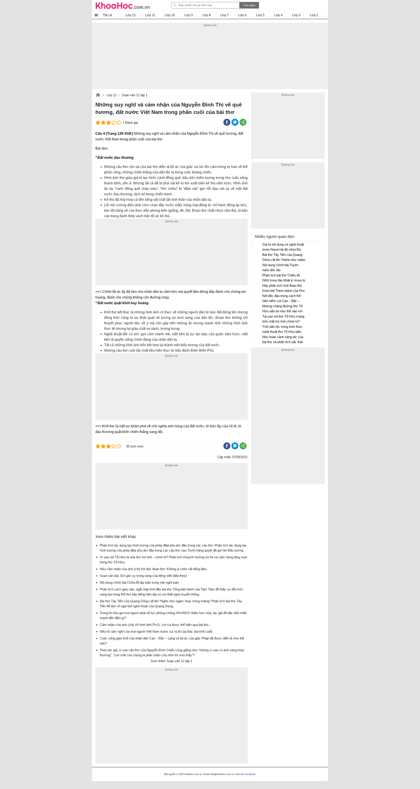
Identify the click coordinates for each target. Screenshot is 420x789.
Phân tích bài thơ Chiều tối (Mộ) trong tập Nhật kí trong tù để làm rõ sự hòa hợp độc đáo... (283, 278)
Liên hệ (239, 774)
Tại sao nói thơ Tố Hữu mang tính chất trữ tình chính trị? (283, 318)
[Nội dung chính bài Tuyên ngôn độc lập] (257, 267)
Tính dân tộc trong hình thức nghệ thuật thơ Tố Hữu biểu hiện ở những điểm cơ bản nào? (282, 330)
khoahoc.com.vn (98, 95)
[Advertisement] (210, 58)
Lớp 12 (112, 95)
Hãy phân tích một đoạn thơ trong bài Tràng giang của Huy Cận (283, 288)
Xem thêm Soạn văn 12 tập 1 (171, 661)
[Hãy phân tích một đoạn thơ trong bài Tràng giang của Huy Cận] (257, 287)
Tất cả (107, 15)
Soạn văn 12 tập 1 (134, 95)
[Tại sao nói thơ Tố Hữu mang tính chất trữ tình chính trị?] (257, 318)
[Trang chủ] (122, 5)
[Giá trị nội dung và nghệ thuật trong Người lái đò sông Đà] (257, 246)
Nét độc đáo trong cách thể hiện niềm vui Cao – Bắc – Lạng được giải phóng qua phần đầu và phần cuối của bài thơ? (284, 299)
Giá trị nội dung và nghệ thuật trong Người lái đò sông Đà (283, 247)
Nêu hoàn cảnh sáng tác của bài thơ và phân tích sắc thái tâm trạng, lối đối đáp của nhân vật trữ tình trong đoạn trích (284, 340)
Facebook (250, 774)
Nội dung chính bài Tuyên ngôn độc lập (280, 267)
